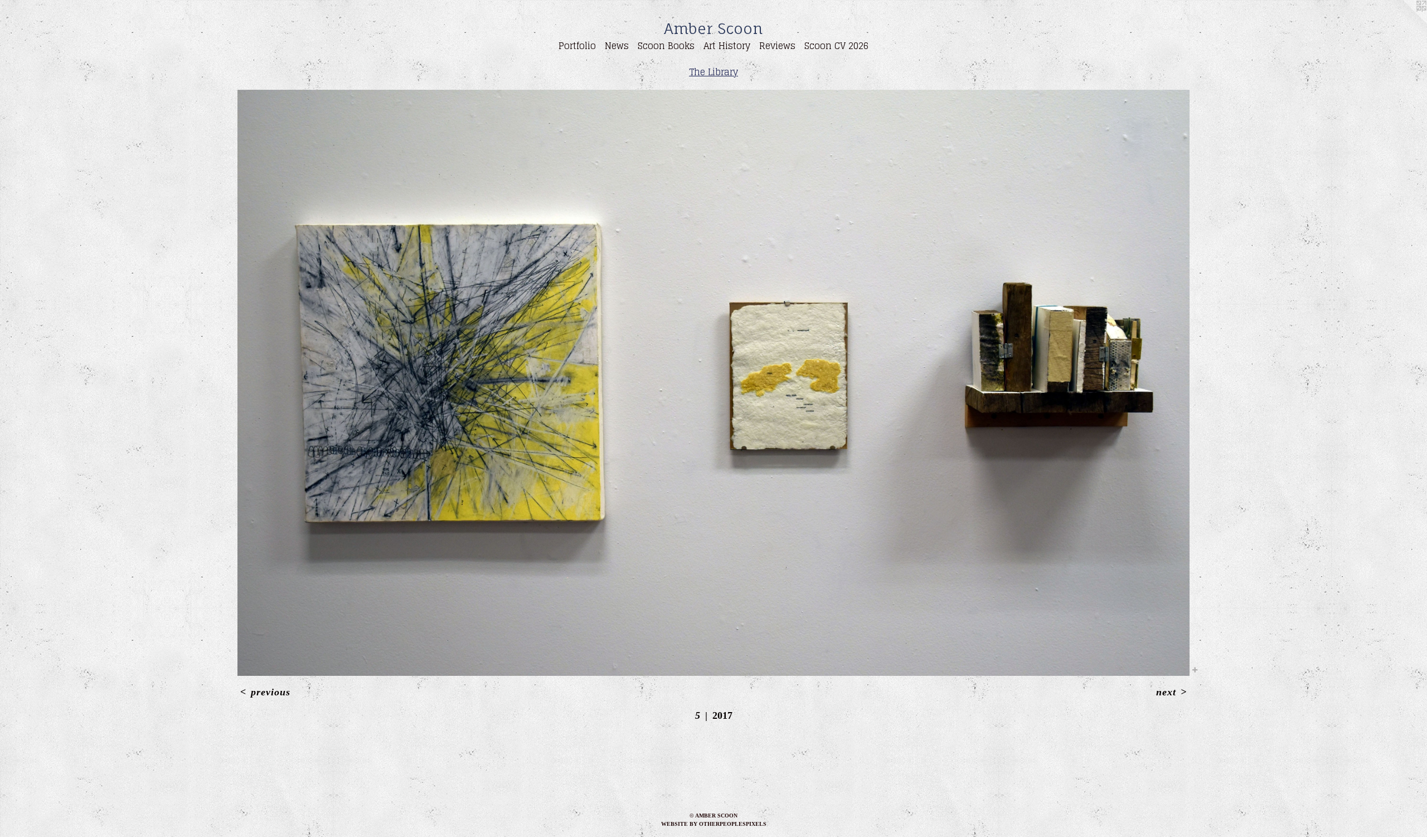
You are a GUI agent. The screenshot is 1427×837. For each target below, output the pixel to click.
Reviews (777, 45)
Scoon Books (666, 45)
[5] (713, 383)
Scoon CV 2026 (836, 45)
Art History (726, 45)
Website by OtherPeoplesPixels (713, 824)
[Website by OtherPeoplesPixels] (1404, 22)
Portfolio (577, 45)
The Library (713, 72)
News (617, 45)
